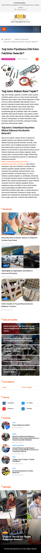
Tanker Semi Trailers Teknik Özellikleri (23, 460)
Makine (14, 434)
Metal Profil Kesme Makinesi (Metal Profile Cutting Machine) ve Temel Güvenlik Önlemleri (25, 438)
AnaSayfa (7, 39)
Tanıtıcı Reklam (27, 387)
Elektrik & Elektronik (21, 39)
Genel (5, 265)
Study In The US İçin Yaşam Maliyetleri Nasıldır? (16, 538)
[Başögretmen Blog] (20, 18)
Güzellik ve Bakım (8, 232)
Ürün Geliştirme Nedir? (21, 425)
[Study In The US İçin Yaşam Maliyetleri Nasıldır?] (20, 517)
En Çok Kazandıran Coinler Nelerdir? (22, 472)
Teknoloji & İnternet (18, 445)
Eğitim (5, 532)
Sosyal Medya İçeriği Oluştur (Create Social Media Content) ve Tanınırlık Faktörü (25, 449)
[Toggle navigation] (3, 29)
